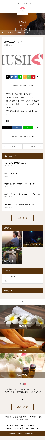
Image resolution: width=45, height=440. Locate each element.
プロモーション (9, 276)
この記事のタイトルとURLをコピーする (22, 85)
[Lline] (20, 77)
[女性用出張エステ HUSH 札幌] (22, 383)
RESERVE (18, 428)
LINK (38, 428)
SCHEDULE (31, 425)
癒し (6, 281)
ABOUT (16, 425)
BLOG (26, 428)
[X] (22, 399)
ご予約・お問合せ (22, 407)
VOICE (32, 428)
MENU (23, 425)
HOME (9, 425)
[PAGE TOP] (22, 302)
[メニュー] (41, 9)
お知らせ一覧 (22, 218)
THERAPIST (8, 428)
